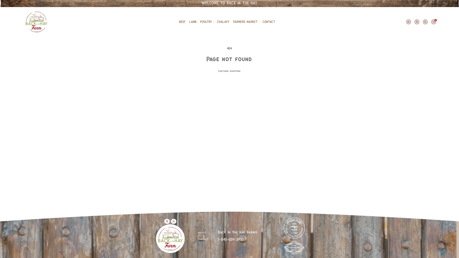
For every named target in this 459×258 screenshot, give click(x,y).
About (202, 232)
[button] (207, 22)
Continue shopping (229, 71)
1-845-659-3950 (231, 239)
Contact (203, 239)
